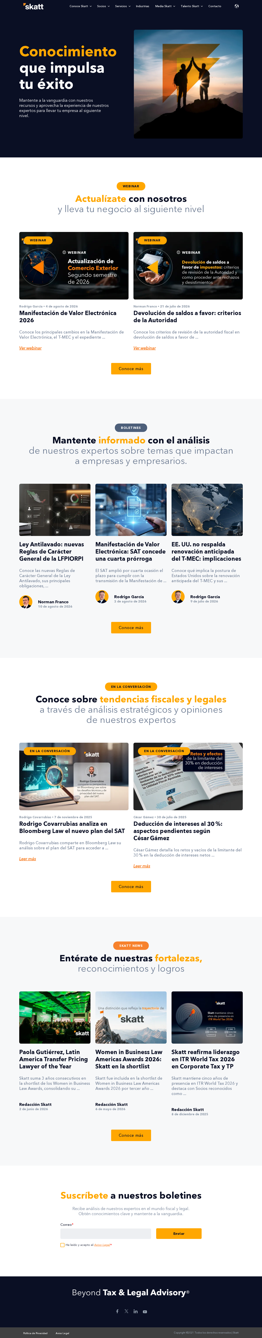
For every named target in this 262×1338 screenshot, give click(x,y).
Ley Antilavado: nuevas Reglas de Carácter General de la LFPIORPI (51, 551)
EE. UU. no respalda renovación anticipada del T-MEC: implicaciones (206, 551)
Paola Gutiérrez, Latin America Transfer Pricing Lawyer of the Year (53, 1059)
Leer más (27, 858)
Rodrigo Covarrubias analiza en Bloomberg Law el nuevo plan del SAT (72, 827)
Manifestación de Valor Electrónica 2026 (67, 317)
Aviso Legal (102, 1245)
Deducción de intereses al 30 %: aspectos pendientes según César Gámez (177, 831)
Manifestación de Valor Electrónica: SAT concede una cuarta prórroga (130, 551)
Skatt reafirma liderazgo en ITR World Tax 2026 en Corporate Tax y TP (206, 1059)
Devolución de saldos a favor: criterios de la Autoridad (187, 317)
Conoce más (131, 368)
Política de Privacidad (35, 1333)
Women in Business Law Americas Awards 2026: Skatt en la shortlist (128, 1059)
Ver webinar (30, 348)
